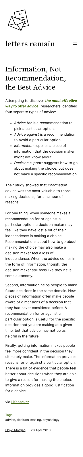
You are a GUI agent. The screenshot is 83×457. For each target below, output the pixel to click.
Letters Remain (30, 43)
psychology (51, 419)
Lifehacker (20, 402)
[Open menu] (75, 43)
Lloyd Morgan (15, 430)
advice (10, 419)
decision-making (29, 419)
